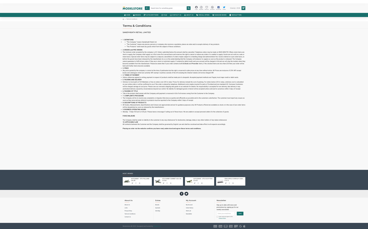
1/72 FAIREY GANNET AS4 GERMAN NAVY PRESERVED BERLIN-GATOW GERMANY (172, 178)
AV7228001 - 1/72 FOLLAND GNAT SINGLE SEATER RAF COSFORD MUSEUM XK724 (141, 178)
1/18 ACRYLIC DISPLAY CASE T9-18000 (235, 178)
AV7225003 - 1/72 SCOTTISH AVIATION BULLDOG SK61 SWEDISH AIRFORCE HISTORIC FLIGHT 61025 (203, 178)
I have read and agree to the (226, 217)
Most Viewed (128, 173)
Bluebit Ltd (157, 226)
